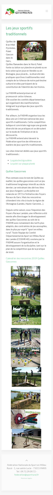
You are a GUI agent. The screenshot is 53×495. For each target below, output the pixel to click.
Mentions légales (26, 478)
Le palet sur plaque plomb (22, 163)
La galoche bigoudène (21, 160)
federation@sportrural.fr (26, 474)
